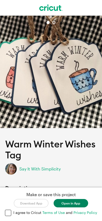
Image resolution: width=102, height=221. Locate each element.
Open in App (70, 203)
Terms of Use (54, 212)
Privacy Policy (85, 212)
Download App (31, 203)
